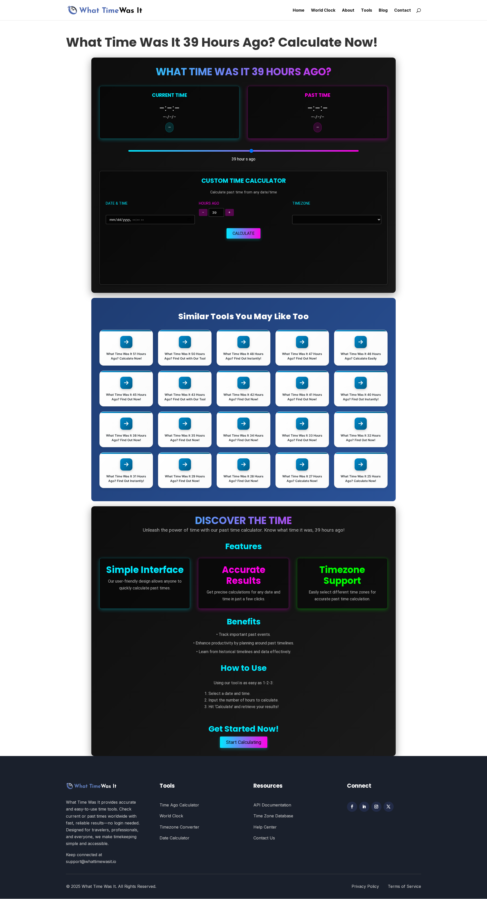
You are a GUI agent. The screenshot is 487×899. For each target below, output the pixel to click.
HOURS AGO (209, 203)
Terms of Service (404, 886)
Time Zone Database (273, 815)
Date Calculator (174, 837)
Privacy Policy (370, 886)
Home (298, 10)
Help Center (265, 827)
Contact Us (264, 837)
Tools (366, 10)
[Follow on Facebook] (352, 807)
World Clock (323, 10)
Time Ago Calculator (179, 804)
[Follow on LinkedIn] (364, 807)
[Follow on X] (389, 807)
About (348, 10)
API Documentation (272, 804)
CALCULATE (243, 233)
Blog (383, 10)
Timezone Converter (179, 827)
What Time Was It (99, 886)
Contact (402, 10)
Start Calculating (243, 742)
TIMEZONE (301, 203)
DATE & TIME (117, 203)
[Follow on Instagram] (376, 807)
